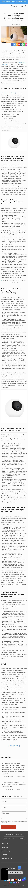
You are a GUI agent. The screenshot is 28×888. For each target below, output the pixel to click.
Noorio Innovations (12, 885)
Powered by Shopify (20, 885)
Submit (21, 838)
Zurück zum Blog (15, 746)
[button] (2, 6)
